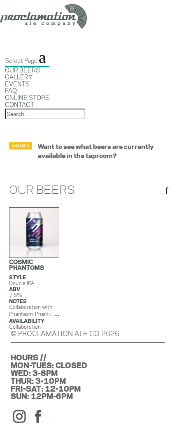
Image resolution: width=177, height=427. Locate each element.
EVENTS (17, 84)
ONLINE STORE (27, 97)
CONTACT (19, 104)
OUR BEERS (22, 70)
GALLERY (19, 77)
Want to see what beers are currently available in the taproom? (96, 151)
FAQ (11, 90)
